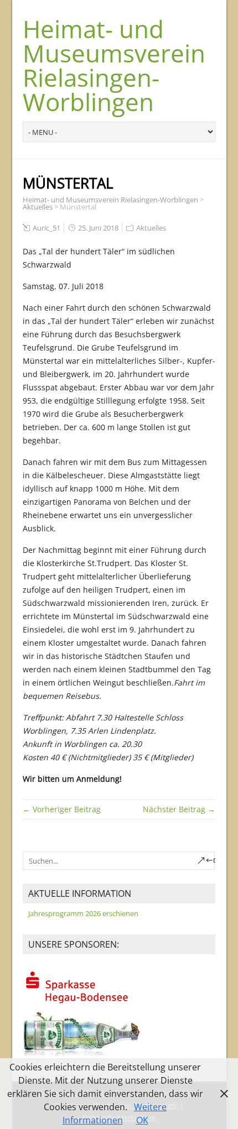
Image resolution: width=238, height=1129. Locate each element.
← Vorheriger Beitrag (62, 809)
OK (142, 1120)
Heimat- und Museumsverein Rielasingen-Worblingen (114, 65)
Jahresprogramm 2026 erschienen (83, 913)
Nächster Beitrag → (179, 809)
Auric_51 (46, 228)
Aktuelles (38, 207)
